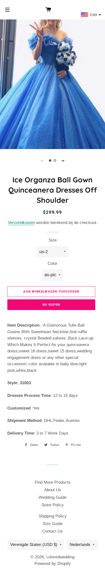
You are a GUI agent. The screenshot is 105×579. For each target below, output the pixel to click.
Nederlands (80, 544)
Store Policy (53, 505)
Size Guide (52, 523)
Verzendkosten (21, 222)
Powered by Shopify (52, 563)
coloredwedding (60, 557)
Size (53, 240)
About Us (52, 490)
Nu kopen (51, 304)
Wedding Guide (52, 497)
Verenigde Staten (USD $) (33, 544)
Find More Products (53, 482)
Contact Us (52, 531)
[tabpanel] (52, 83)
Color (52, 263)
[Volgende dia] (62, 160)
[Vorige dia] (42, 160)
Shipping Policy (53, 516)
